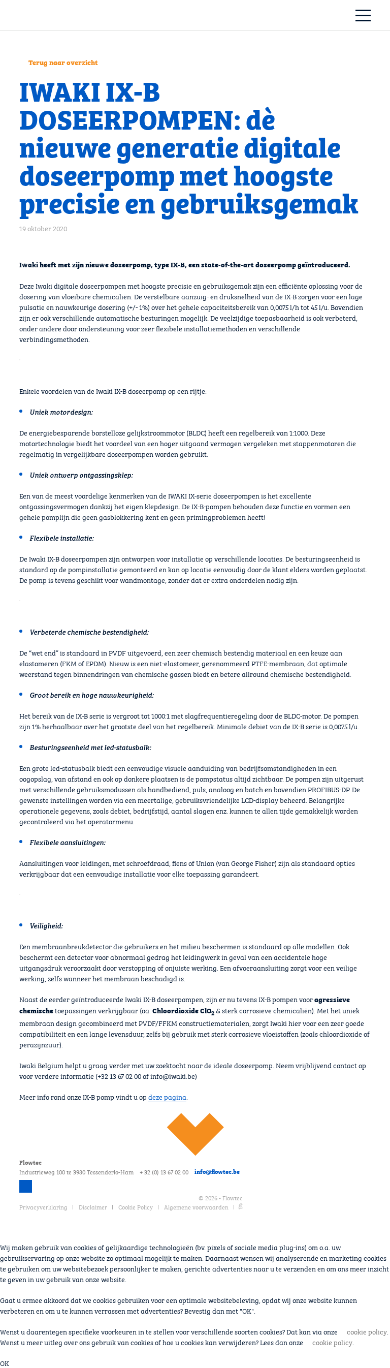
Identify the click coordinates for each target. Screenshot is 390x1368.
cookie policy (367, 1331)
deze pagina (167, 1096)
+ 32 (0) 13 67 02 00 (164, 1171)
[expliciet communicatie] (240, 1206)
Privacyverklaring (43, 1206)
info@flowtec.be (217, 1171)
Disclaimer (93, 1206)
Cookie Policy (135, 1206)
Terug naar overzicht (63, 62)
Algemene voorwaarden (196, 1206)
